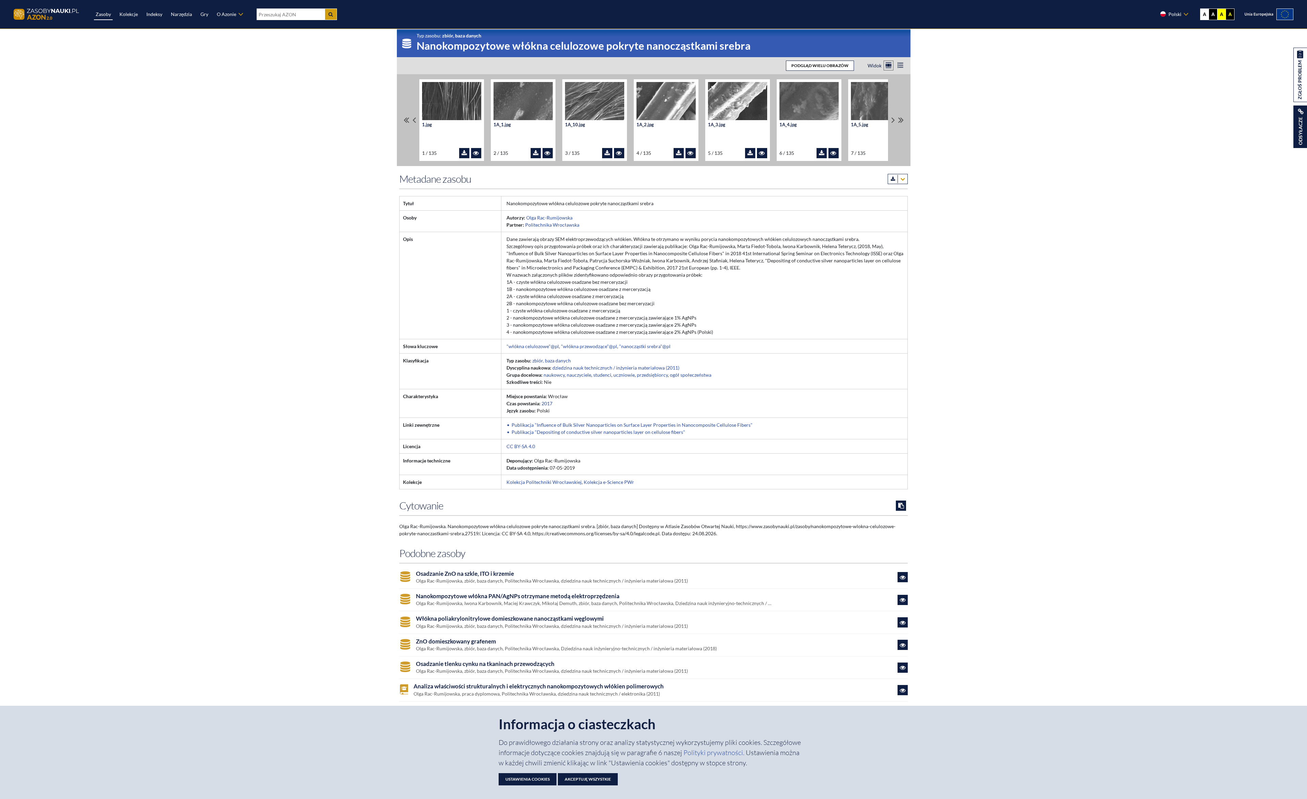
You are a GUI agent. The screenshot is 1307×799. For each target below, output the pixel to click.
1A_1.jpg (502, 124)
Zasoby (103, 14)
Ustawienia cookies (527, 779)
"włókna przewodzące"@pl (589, 346)
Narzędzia (181, 14)
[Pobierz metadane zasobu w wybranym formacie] (898, 179)
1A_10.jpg (575, 124)
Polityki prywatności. (714, 752)
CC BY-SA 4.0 (520, 446)
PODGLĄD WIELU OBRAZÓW (820, 65)
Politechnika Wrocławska (552, 225)
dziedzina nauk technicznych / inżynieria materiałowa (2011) (615, 368)
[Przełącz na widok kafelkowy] (888, 65)
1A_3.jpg (716, 124)
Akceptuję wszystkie (588, 779)
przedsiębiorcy (652, 375)
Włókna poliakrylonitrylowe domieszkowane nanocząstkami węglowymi (510, 618)
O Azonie (226, 14)
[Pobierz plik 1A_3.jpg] (750, 153)
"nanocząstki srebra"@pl (645, 346)
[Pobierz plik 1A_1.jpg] (536, 153)
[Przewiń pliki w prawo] (893, 120)
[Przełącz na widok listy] (900, 65)
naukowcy (554, 375)
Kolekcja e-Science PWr (609, 482)
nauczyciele (579, 375)
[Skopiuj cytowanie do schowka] (901, 506)
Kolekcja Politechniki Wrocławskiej (544, 482)
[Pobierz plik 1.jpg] (464, 153)
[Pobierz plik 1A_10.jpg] (607, 153)
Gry (204, 14)
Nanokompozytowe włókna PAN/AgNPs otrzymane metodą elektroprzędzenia (517, 596)
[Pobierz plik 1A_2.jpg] (679, 153)
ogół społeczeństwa (690, 375)
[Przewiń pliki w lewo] (414, 120)
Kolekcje (128, 14)
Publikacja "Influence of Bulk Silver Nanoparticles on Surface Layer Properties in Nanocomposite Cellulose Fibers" (632, 425)
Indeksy (154, 14)
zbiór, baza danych (551, 360)
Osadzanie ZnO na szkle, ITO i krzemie (465, 573)
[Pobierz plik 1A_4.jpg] (822, 153)
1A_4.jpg (788, 124)
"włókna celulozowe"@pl (532, 346)
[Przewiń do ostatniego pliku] (901, 120)
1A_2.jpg (645, 124)
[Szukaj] (331, 14)
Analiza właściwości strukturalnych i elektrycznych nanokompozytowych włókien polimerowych (539, 686)
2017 (547, 403)
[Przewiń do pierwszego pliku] (406, 120)
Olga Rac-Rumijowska (549, 218)
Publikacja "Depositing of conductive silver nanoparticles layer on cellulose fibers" (598, 432)
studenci (602, 375)
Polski (1174, 14)
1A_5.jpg (859, 124)
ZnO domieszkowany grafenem (456, 641)
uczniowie (624, 375)
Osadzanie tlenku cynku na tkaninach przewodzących (485, 664)
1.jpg (427, 124)
